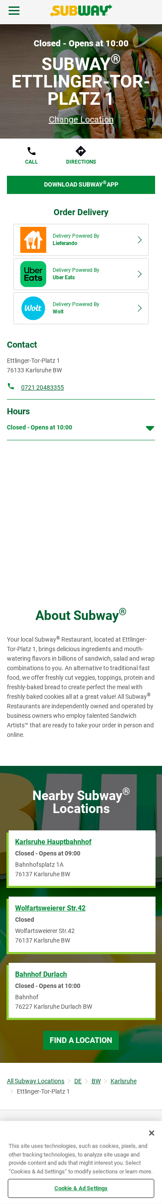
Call (31, 162)
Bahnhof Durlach (41, 974)
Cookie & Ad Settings (81, 1188)
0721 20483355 (42, 387)
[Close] (151, 1133)
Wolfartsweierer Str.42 (50, 908)
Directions (81, 162)
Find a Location (81, 1040)
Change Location (81, 119)
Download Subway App (81, 184)
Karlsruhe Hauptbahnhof (53, 842)
